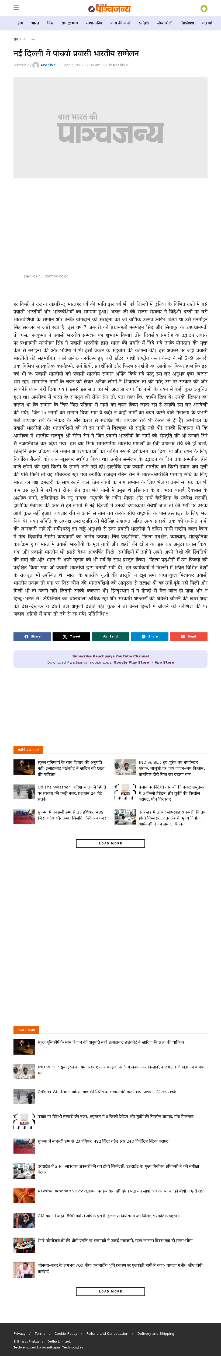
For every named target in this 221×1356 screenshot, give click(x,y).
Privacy (19, 1334)
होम (20, 23)
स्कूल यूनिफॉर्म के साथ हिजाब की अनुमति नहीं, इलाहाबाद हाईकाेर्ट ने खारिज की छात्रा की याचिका (71, 768)
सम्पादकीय (94, 23)
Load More (110, 843)
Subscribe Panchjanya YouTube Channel (110, 656)
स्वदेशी (144, 23)
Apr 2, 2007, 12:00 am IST (86, 65)
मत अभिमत (211, 23)
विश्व (50, 23)
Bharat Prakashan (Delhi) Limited (43, 1341)
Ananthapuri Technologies (63, 1347)
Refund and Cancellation (107, 1334)
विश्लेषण (187, 23)
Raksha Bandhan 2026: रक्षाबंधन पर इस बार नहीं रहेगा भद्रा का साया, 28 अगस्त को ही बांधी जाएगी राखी (121, 1190)
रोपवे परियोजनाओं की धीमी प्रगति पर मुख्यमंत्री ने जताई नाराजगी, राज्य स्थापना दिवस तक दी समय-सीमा (115, 1240)
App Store (164, 662)
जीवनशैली (164, 23)
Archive (29, 39)
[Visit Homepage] (109, 8)
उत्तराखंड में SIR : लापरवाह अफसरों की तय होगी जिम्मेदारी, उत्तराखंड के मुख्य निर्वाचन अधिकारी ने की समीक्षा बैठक (172, 818)
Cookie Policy (65, 1334)
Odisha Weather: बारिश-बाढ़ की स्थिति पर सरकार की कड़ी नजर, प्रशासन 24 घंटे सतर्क (72, 793)
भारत (35, 23)
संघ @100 (69, 23)
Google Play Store (131, 662)
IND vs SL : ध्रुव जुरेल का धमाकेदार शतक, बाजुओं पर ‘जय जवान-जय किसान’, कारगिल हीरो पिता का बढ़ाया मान (172, 768)
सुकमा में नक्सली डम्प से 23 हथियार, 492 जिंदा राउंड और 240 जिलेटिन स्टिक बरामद (103, 1141)
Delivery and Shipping (155, 1334)
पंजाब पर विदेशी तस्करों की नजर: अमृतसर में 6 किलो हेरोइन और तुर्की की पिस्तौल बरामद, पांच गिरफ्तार (171, 793)
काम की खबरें (120, 23)
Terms (40, 1334)
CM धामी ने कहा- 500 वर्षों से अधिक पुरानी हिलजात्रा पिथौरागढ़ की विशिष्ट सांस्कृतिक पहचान (108, 1215)
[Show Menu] (16, 8)
